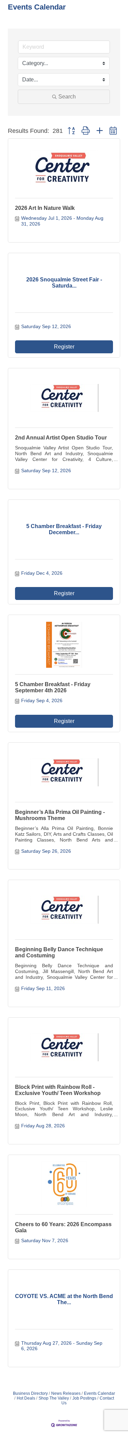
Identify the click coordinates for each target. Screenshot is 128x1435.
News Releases (66, 1393)
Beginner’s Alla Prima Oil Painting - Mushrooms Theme (60, 815)
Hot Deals (26, 1398)
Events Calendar (99, 1393)
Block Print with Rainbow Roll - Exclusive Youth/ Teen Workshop (58, 1090)
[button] (71, 131)
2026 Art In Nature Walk (45, 208)
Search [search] (67, 96)
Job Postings (84, 1398)
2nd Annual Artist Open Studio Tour (61, 438)
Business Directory (30, 1393)
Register (64, 347)
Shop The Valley (54, 1398)
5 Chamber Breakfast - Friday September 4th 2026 (52, 687)
